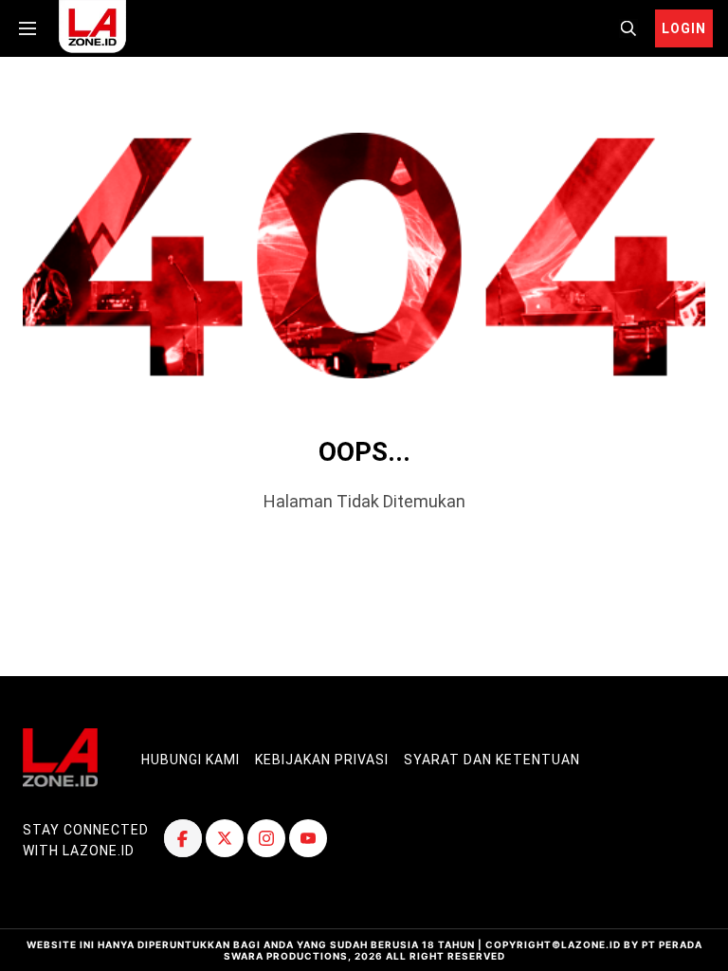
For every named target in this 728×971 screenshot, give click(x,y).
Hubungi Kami (190, 759)
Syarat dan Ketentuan (492, 759)
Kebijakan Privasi (322, 759)
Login (684, 28)
